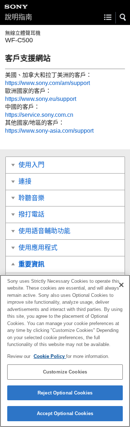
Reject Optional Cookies (65, 393)
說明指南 (18, 17)
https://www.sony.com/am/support (47, 83)
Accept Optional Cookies (65, 413)
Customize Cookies (65, 372)
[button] (123, 17)
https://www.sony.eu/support (40, 99)
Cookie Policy (50, 356)
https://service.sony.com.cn (39, 115)
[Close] (121, 285)
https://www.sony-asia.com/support (49, 131)
